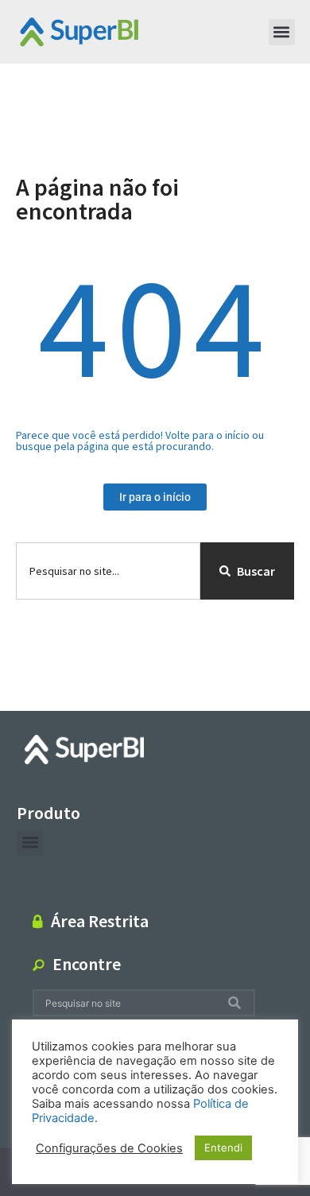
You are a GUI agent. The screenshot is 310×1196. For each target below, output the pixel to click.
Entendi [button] (223, 1147)
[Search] (237, 1003)
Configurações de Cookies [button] (109, 1148)
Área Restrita (100, 921)
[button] (282, 32)
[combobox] (108, 571)
